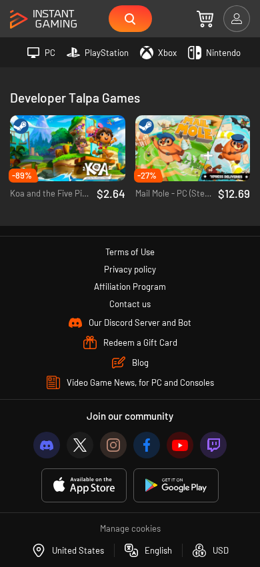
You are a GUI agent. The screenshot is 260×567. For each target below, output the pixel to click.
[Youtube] (180, 445)
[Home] (43, 19)
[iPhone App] (84, 485)
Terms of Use (130, 252)
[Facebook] (146, 445)
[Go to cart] (205, 18)
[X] (80, 445)
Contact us (130, 303)
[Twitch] (213, 445)
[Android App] (176, 485)
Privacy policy (130, 269)
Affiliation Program (130, 286)
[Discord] (46, 445)
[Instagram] (113, 445)
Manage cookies (130, 528)
